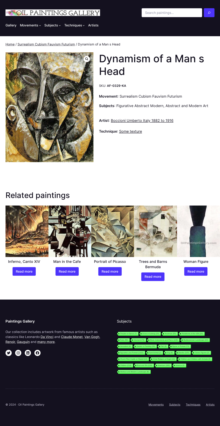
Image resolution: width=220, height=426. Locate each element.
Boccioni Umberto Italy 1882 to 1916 (142, 120)
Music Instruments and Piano (164, 340)
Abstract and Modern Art (187, 106)
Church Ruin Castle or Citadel (133, 359)
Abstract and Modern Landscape (134, 372)
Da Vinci (47, 337)
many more (46, 342)
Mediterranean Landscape (195, 340)
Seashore (170, 334)
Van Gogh (91, 337)
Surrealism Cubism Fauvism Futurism (46, 44)
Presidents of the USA (192, 334)
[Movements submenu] (40, 25)
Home (10, 44)
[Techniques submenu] (84, 25)
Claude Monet (72, 337)
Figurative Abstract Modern (139, 106)
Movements (156, 404)
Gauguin (23, 342)
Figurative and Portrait (131, 353)
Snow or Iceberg (150, 334)
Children (125, 365)
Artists (210, 404)
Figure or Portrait (180, 346)
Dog (170, 353)
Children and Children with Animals (195, 359)
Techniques (193, 404)
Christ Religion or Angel (164, 359)
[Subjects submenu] (60, 25)
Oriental (139, 340)
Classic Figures (202, 353)
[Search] (209, 12)
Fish (164, 346)
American (164, 365)
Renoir (10, 342)
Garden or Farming (145, 346)
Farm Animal (155, 353)
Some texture (130, 131)
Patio (124, 340)
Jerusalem (125, 346)
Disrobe (183, 353)
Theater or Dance (128, 334)
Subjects (174, 404)
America (179, 365)
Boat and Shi (144, 365)
